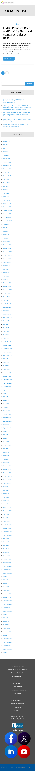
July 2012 (6, 618)
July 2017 (6, 448)
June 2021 (6, 328)
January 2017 (7, 469)
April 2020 (6, 366)
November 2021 (7, 310)
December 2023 (7, 252)
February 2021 (7, 341)
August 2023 (6, 265)
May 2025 (6, 193)
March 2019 (6, 410)
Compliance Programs (17, 666)
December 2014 (7, 531)
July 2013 (6, 580)
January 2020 (7, 376)
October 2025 (7, 176)
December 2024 (7, 210)
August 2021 (6, 321)
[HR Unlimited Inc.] (7, 2)
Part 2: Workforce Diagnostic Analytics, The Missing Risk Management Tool (15, 125)
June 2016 (6, 493)
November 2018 (7, 424)
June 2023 (6, 272)
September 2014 (7, 538)
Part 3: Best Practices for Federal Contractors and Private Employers (17, 120)
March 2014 (6, 556)
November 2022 (7, 293)
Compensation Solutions (18, 673)
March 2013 (6, 590)
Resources (18, 707)
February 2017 (7, 466)
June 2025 (6, 189)
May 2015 (6, 518)
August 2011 (6, 652)
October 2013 (7, 569)
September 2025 (7, 179)
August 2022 (6, 296)
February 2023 (7, 283)
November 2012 (7, 604)
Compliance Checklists (17, 703)
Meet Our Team (17, 686)
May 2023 (6, 276)
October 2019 (7, 386)
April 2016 (6, 500)
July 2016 (6, 490)
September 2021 (7, 317)
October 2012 (7, 607)
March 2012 (6, 628)
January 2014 (7, 562)
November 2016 (7, 476)
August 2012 (6, 614)
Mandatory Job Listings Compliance (18, 669)
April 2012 (6, 625)
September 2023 (7, 262)
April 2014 (6, 552)
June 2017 (6, 452)
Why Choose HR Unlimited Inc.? (18, 690)
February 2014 (7, 559)
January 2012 (7, 635)
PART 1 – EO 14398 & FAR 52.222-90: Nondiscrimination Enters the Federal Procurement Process (13, 100)
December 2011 (7, 638)
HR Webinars (17, 676)
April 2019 (6, 407)
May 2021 (6, 331)
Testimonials (17, 693)
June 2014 (6, 549)
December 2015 (7, 511)
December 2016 (7, 473)
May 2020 (6, 362)
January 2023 (7, 286)
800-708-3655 (20, 716)
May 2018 (6, 442)
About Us (17, 683)
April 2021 (6, 334)
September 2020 (7, 355)
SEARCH (29, 84)
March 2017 (6, 462)
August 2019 (6, 393)
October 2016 (7, 480)
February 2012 (7, 631)
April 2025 (6, 196)
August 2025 (6, 183)
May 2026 (6, 151)
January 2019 (7, 417)
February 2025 (7, 203)
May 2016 (6, 497)
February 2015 (7, 524)
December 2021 (7, 307)
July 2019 (6, 397)
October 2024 (7, 217)
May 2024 (6, 234)
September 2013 (7, 573)
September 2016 (7, 483)
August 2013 (6, 576)
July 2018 (6, 435)
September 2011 (7, 649)
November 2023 (7, 255)
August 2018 (6, 431)
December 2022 (7, 290)
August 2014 (6, 542)
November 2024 (7, 214)
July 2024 (6, 227)
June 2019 (6, 400)
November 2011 (7, 642)
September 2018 (7, 428)
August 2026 (6, 141)
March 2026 (6, 158)
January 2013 (7, 597)
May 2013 (6, 587)
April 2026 (6, 155)
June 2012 (6, 621)
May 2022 (6, 300)
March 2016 (6, 504)
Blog (17, 24)
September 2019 (7, 390)
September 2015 (7, 514)
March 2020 (6, 369)
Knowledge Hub (17, 700)
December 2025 (7, 169)
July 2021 (6, 324)
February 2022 (7, 303)
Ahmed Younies (10, 41)
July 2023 (6, 269)
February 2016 (7, 507)
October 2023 (7, 258)
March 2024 (6, 241)
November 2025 (7, 172)
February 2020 (7, 372)
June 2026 (6, 148)
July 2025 (6, 186)
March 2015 (6, 521)
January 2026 (7, 165)
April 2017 (6, 459)
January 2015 (7, 528)
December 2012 (7, 600)
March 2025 (6, 200)
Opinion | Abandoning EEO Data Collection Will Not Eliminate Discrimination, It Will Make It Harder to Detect (16, 114)
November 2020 (7, 352)
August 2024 (6, 224)
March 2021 (6, 338)
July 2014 (6, 545)
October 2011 (7, 645)
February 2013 (7, 593)
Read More (8, 59)
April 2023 (6, 279)
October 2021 (7, 314)
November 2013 (7, 566)
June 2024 (6, 231)
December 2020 (7, 348)
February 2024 (7, 245)
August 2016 (6, 486)
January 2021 (7, 345)
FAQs (17, 710)
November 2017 (7, 445)
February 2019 (7, 414)
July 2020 (6, 359)
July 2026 (6, 145)
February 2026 (7, 162)
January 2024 (7, 248)
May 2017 (6, 455)
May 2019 (6, 404)
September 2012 (7, 611)
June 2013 (6, 583)
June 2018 (6, 438)
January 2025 (7, 207)
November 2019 (7, 383)
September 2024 (7, 220)
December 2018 (7, 421)
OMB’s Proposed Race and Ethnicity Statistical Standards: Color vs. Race (17, 32)
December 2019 (7, 379)
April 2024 (6, 238)
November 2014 (7, 535)
